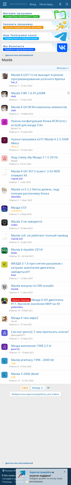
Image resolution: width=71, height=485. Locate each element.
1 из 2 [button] (25, 387)
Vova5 (14, 321)
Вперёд (36, 387)
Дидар (14, 160)
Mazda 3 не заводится (26, 221)
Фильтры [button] (62, 68)
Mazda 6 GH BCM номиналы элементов (39, 107)
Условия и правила (12, 478)
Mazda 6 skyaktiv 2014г (27, 249)
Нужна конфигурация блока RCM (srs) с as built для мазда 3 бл (39, 123)
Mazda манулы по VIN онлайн (32, 286)
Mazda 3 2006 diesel (25, 374)
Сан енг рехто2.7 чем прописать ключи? (40, 332)
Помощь (7, 481)
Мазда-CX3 (18, 207)
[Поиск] (67, 4)
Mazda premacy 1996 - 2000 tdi (32, 360)
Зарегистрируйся (40, 472)
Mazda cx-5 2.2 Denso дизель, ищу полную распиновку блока (35, 191)
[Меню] (5, 4)
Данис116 (16, 128)
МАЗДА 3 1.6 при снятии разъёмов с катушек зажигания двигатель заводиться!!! (37, 267)
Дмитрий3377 (18, 335)
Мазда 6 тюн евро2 (24, 318)
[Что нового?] (60, 4)
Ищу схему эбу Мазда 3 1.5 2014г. (35, 157)
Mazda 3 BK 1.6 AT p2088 (28, 93)
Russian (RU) (11, 470)
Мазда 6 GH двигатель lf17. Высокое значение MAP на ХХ (37, 302)
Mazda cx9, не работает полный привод (39, 235)
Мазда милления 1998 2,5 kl (31, 346)
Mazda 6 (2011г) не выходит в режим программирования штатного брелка (38, 77)
